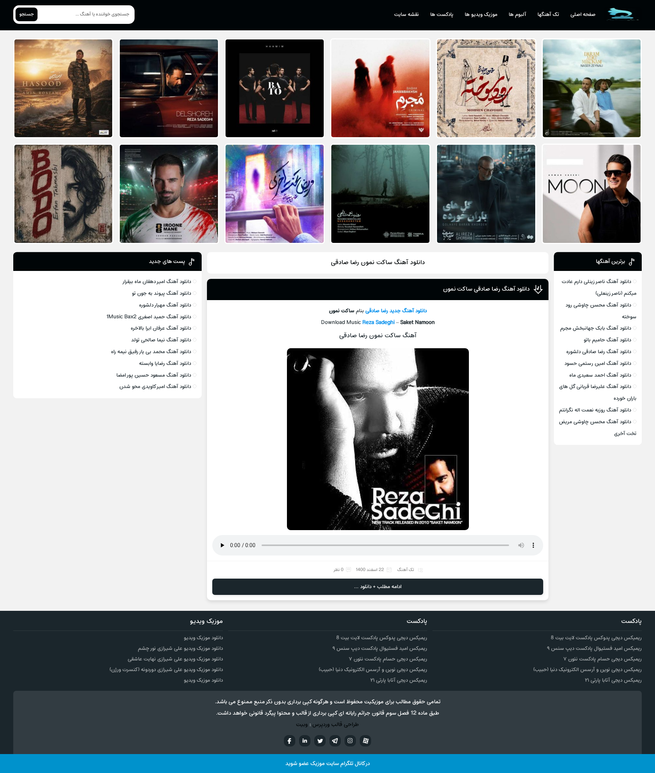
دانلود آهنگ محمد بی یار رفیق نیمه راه (151, 351)
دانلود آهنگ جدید (408, 311)
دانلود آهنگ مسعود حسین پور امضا (153, 375)
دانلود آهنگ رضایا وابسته (165, 363)
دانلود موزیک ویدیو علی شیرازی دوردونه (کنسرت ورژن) (166, 669)
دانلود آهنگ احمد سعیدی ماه (600, 375)
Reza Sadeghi (378, 322)
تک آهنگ (405, 570)
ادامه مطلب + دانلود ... (377, 586)
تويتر (320, 740)
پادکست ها (441, 14)
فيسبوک (289, 740)
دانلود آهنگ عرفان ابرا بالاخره (161, 328)
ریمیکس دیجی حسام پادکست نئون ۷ (602, 659)
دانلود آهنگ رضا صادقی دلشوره (598, 351)
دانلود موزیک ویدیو (203, 638)
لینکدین (304, 740)
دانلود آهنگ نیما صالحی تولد (161, 340)
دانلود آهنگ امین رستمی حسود (597, 363)
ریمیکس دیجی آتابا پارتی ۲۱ (613, 680)
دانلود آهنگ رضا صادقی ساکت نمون (486, 289)
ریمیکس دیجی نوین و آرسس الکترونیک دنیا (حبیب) (587, 669)
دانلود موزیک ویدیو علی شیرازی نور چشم (180, 648)
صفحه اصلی (582, 14)
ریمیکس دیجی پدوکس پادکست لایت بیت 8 (596, 638)
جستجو (26, 14)
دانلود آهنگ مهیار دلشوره (165, 305)
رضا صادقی (376, 311)
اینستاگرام (350, 740)
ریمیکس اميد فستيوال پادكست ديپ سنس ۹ (594, 648)
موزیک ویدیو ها (481, 14)
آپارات (365, 740)
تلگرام (335, 740)
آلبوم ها (517, 14)
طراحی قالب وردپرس (335, 724)
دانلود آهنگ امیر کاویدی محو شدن (155, 386)
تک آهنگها (548, 14)
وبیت (302, 724)
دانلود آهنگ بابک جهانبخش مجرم (595, 328)
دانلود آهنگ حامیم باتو (607, 340)
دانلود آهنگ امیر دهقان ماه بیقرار (156, 281)
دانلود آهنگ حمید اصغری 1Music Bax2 (148, 317)
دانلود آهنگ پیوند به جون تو (161, 293)
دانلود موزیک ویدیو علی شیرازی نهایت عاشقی (175, 659)
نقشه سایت (406, 14)
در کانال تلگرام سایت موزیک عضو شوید (327, 763)
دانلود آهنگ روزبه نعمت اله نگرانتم (595, 410)
